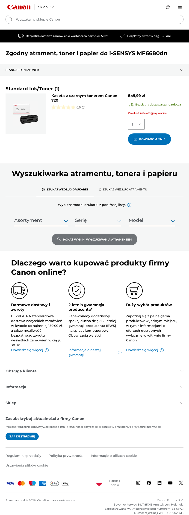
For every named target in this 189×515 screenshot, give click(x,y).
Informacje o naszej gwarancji (84, 352)
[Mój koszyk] (168, 7)
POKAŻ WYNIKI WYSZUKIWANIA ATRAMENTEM (97, 239)
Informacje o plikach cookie (114, 456)
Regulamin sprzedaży (23, 456)
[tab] (65, 189)
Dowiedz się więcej (27, 350)
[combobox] (94, 19)
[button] (129, 205)
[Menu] (180, 7)
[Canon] (18, 7)
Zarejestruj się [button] (22, 436)
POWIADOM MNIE (152, 139)
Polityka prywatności (66, 456)
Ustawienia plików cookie (27, 465)
